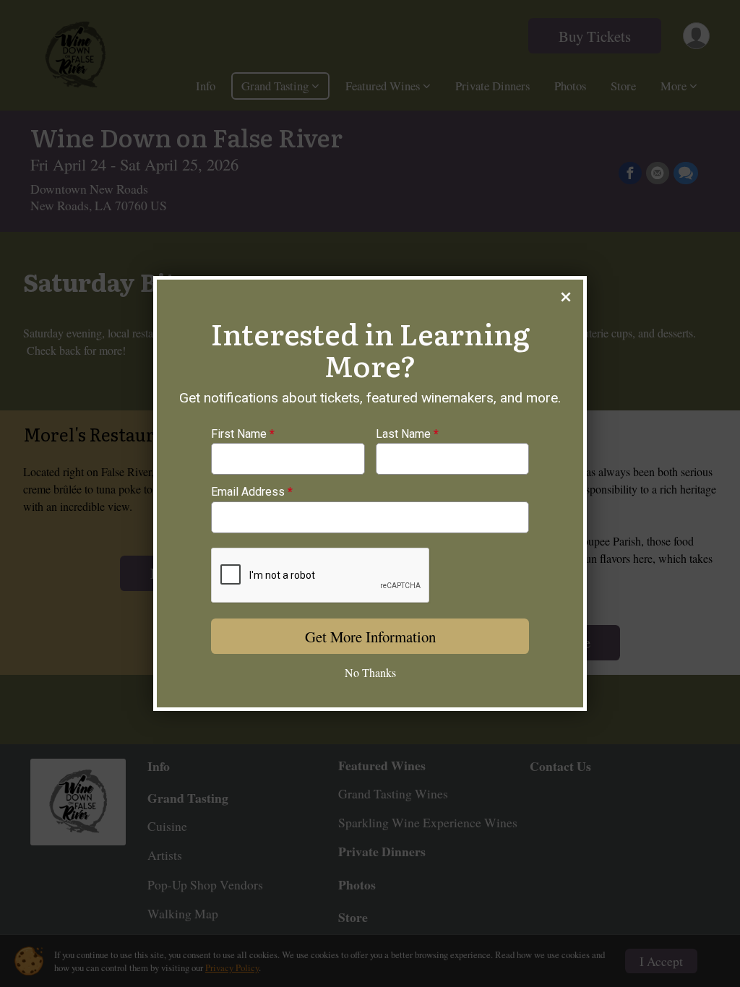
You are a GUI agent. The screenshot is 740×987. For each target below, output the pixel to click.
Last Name (407, 434)
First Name (243, 434)
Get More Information (370, 636)
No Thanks (370, 672)
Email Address (252, 492)
